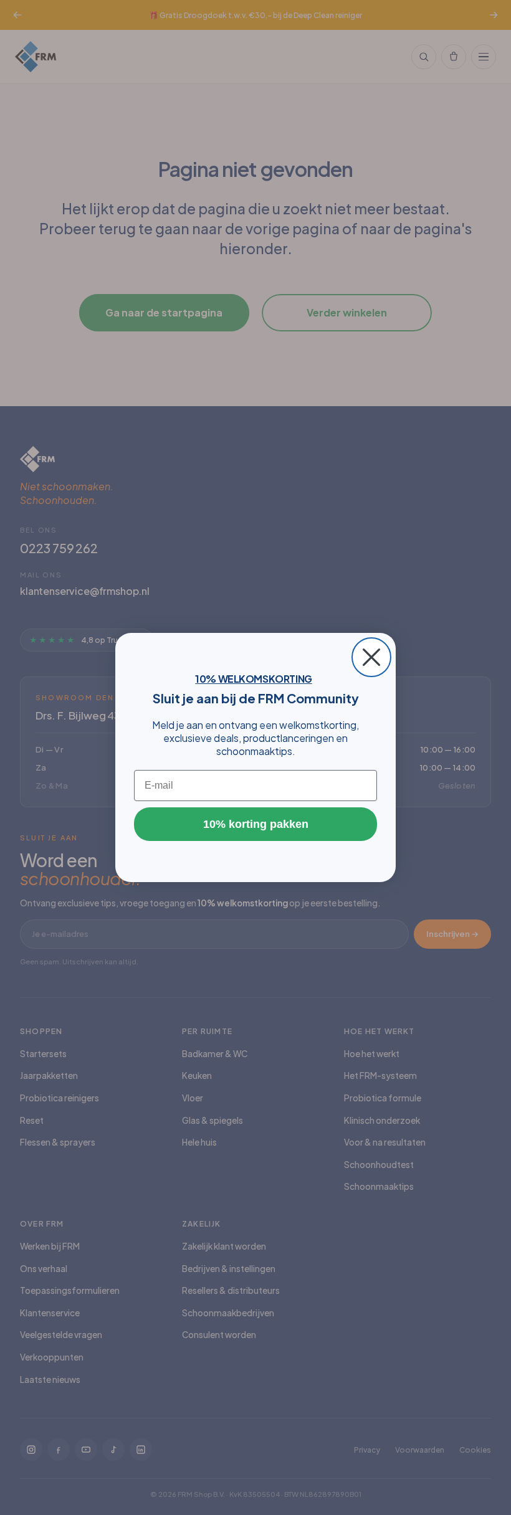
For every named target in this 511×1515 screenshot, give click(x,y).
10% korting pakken (255, 824)
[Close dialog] (371, 657)
